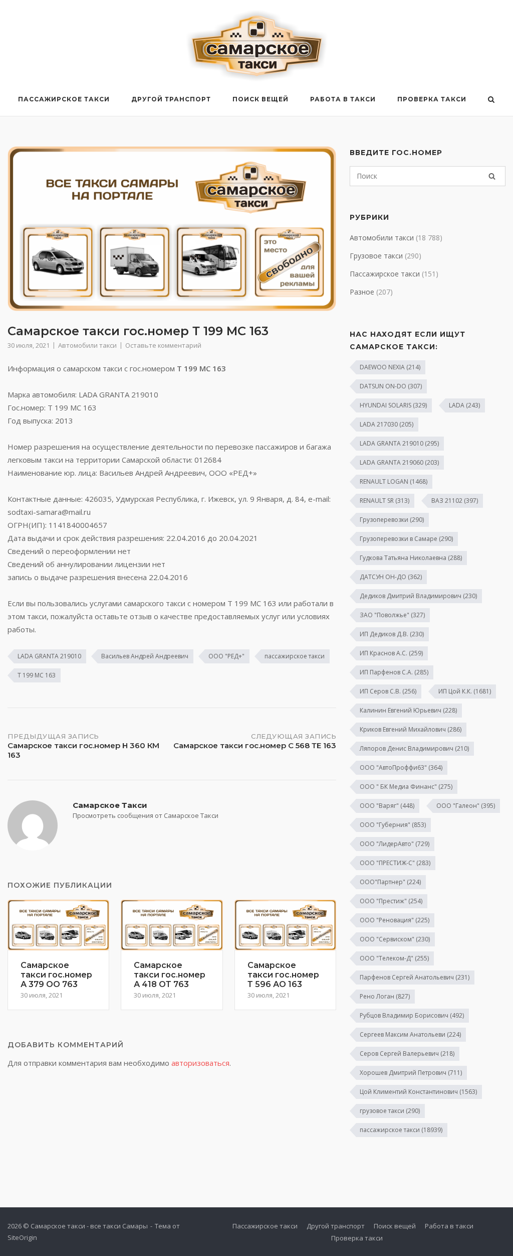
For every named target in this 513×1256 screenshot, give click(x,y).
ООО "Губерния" (393, 824)
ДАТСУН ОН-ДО (391, 577)
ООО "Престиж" (391, 901)
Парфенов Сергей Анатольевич (414, 977)
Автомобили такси (87, 345)
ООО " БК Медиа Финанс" (406, 786)
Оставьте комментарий (163, 345)
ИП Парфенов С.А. (394, 672)
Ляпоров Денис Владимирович (414, 748)
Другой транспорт (171, 99)
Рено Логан (385, 996)
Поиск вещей (260, 99)
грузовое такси (390, 1110)
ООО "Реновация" (394, 920)
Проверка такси (431, 99)
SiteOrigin (22, 1237)
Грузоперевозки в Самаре (406, 538)
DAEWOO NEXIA (390, 367)
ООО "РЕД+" (226, 656)
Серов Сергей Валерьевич (407, 1053)
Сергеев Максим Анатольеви (410, 1034)
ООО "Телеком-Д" (394, 958)
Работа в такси (343, 99)
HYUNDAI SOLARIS (393, 405)
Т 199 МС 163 (37, 675)
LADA (464, 405)
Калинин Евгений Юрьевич (408, 710)
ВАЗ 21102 (454, 500)
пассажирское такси (295, 656)
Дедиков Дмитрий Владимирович (418, 596)
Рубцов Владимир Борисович (412, 1015)
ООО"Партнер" (390, 882)
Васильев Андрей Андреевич (144, 656)
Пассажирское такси (64, 99)
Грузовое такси (376, 255)
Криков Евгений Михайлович (410, 729)
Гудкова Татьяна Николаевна (411, 557)
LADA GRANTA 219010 (49, 656)
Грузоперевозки (392, 519)
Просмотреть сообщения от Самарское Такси (145, 815)
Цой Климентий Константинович (418, 1091)
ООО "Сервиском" (395, 939)
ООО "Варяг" (387, 805)
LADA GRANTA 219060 (399, 462)
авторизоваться (200, 1063)
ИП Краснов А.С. (391, 653)
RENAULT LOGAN (393, 481)
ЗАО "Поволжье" (392, 615)
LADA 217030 (386, 424)
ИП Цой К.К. (464, 691)
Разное (362, 292)
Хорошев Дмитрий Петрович (411, 1072)
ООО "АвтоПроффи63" (401, 767)
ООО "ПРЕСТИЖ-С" (395, 863)
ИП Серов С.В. (388, 691)
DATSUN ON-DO (391, 386)
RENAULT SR (384, 500)
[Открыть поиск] (491, 100)
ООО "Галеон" (465, 805)
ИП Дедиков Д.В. (392, 634)
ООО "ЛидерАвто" (394, 844)
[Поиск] (491, 176)
